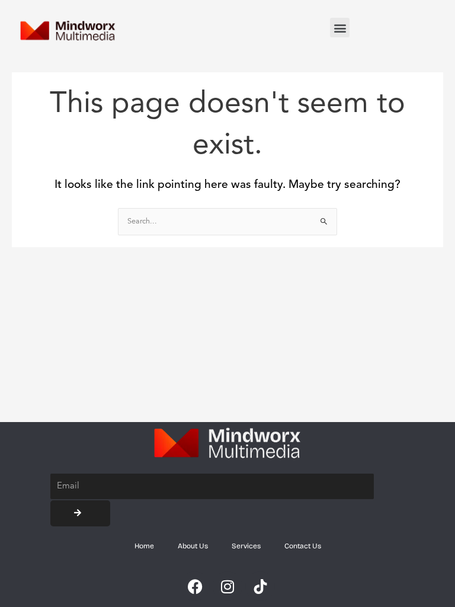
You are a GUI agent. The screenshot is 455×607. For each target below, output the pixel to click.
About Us (193, 546)
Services (246, 546)
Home (144, 546)
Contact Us (302, 546)
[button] (340, 27)
